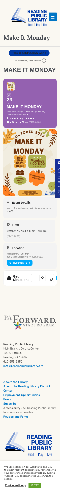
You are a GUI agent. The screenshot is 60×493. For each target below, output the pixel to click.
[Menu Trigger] (53, 17)
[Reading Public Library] (30, 17)
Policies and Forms (15, 417)
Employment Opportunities (21, 395)
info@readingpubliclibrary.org (23, 366)
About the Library (15, 382)
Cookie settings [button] (15, 485)
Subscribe (9, 404)
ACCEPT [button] (34, 485)
